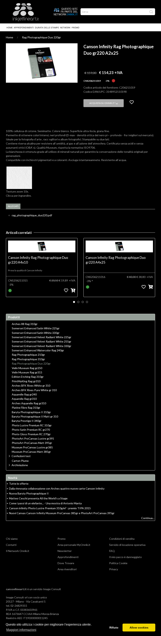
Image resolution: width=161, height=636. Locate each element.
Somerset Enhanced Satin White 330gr (35, 332)
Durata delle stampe (47, 27)
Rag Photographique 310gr (28, 359)
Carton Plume (20, 460)
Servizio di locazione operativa (127, 544)
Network (65, 27)
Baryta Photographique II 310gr (31, 412)
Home (9, 27)
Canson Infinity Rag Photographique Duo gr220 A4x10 (38, 260)
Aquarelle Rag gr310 (24, 398)
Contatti (11, 544)
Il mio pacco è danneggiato (125, 557)
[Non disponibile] (113, 80)
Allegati (13, 206)
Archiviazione (20, 465)
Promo (75, 27)
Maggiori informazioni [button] (21, 629)
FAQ (112, 551)
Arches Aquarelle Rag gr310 (29, 403)
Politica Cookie (118, 563)
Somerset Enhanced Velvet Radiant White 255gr (41, 341)
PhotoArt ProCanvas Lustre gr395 (33, 438)
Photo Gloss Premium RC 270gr (31, 434)
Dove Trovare (66, 563)
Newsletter (65, 551)
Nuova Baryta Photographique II (29, 493)
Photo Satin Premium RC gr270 (31, 429)
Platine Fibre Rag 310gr (26, 407)
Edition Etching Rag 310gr (28, 376)
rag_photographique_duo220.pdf (32, 215)
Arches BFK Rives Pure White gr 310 (34, 390)
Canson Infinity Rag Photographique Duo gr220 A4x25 (116, 260)
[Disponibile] (10, 290)
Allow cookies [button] (139, 627)
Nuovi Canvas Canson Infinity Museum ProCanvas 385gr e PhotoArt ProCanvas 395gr (61, 513)
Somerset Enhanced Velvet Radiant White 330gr (41, 346)
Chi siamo (12, 538)
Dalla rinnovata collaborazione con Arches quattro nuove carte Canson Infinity (56, 488)
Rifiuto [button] (113, 627)
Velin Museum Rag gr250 (27, 368)
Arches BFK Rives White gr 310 (31, 385)
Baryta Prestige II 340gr (26, 420)
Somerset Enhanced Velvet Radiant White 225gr (41, 337)
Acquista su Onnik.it (102, 103)
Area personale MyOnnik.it (74, 544)
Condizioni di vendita (121, 538)
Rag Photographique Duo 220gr (41, 37)
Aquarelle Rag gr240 (24, 394)
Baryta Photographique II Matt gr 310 (35, 416)
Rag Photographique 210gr (28, 354)
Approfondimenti (24, 27)
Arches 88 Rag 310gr (25, 324)
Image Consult (52, 589)
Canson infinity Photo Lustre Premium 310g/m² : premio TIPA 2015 (50, 508)
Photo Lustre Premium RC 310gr (32, 425)
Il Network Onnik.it (17, 551)
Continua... (147, 518)
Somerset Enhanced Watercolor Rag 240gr (38, 350)
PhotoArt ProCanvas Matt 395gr (32, 442)
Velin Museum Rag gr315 (27, 372)
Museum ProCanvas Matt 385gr (31, 451)
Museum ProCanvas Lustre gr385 (32, 447)
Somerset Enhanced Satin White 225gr (35, 328)
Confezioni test (21, 456)
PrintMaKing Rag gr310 (26, 381)
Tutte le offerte (18, 483)
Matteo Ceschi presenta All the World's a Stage (38, 498)
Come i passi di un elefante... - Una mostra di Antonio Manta (45, 503)
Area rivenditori (67, 569)
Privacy (113, 569)
